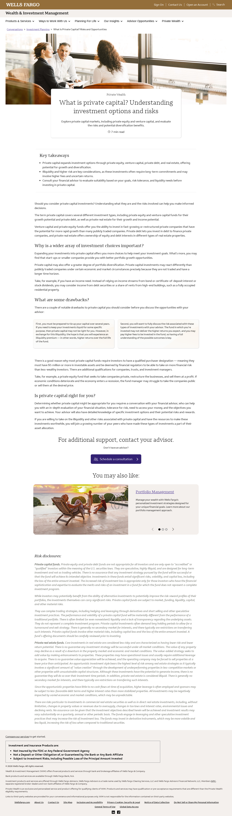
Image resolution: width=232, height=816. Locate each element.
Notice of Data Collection (157, 802)
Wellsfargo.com (22, 802)
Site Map (67, 802)
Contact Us (175, 4)
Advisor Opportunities (141, 21)
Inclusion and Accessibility (90, 802)
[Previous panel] (152, 529)
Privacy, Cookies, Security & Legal (123, 802)
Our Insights (112, 21)
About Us (39, 802)
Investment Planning (38, 29)
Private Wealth (171, 21)
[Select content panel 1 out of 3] (159, 529)
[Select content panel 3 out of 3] (166, 529)
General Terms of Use (105, 806)
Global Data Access (129, 806)
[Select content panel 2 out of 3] (163, 529)
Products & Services (19, 21)
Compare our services (17, 736)
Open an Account (197, 4)
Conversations (15, 29)
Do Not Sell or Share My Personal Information (196, 802)
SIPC (213, 781)
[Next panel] (173, 529)
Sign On (159, 4)
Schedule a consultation (116, 459)
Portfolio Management (155, 491)
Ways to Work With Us (53, 21)
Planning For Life (86, 21)
